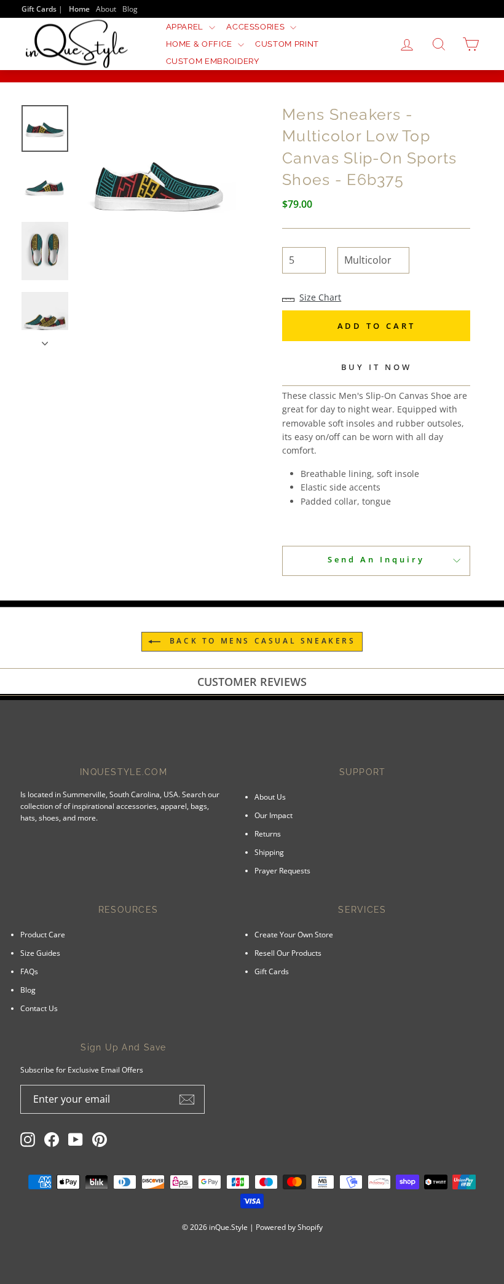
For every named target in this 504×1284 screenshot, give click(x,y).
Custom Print (287, 44)
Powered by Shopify (289, 1227)
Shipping (269, 852)
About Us (270, 797)
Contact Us (39, 1008)
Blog (130, 9)
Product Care (42, 934)
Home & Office (200, 44)
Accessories (256, 26)
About (106, 9)
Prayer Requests (282, 870)
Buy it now (376, 366)
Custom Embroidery (212, 61)
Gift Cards (271, 971)
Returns (267, 833)
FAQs (29, 971)
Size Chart (320, 297)
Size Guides (40, 953)
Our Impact (273, 815)
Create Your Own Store (293, 934)
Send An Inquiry (376, 559)
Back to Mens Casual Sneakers (260, 641)
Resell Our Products (287, 953)
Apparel (186, 26)
